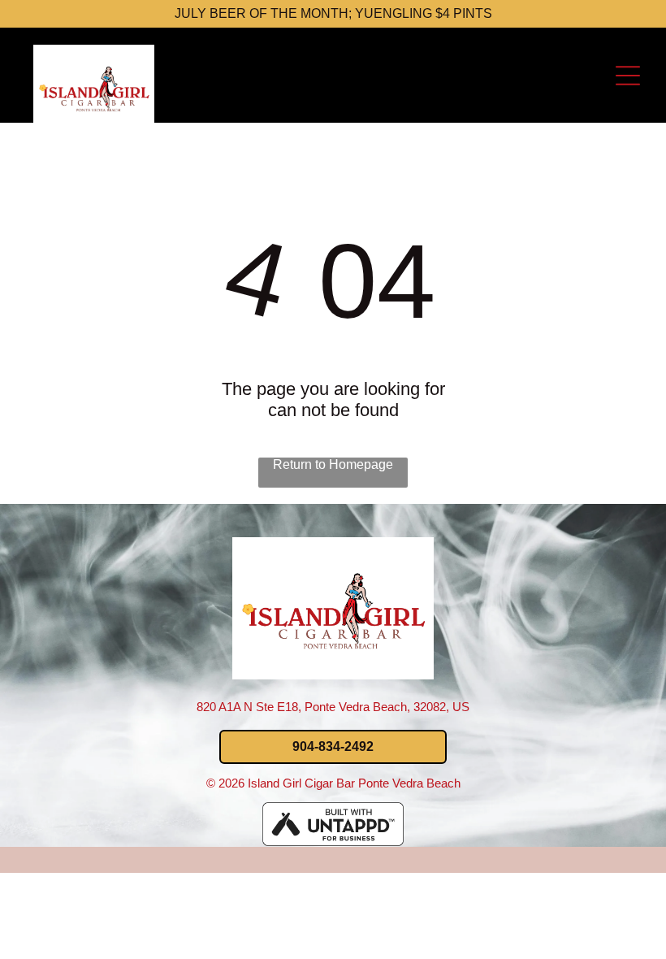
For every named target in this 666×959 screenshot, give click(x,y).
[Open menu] (628, 75)
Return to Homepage (333, 464)
